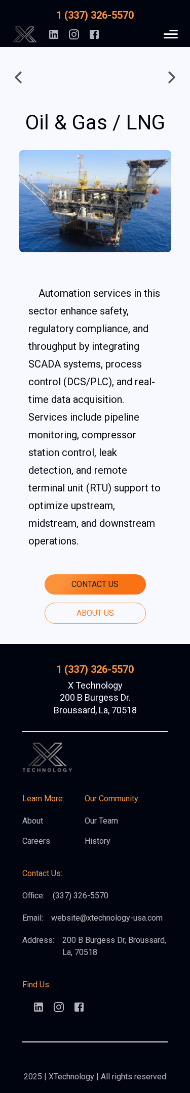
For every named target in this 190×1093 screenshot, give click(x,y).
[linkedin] (54, 34)
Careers (36, 841)
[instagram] (74, 34)
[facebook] (94, 34)
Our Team (101, 821)
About (32, 821)
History (97, 841)
